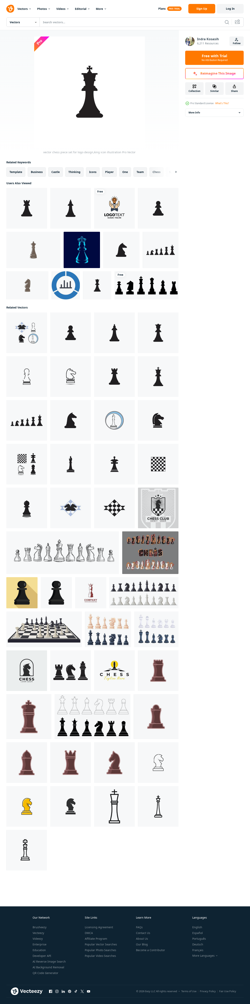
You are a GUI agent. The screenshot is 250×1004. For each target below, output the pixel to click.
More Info (194, 112)
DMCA (89, 933)
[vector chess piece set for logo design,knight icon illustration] (121, 250)
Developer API (42, 956)
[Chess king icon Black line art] (114, 806)
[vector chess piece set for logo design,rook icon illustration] (26, 208)
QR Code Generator (45, 973)
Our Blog (142, 944)
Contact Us (143, 933)
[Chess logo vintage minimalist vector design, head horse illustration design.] (26, 670)
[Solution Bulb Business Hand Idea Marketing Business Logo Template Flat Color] (114, 208)
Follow (237, 43)
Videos (60, 9)
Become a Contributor (150, 950)
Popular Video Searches (100, 956)
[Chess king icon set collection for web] (158, 806)
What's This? (222, 103)
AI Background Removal (48, 967)
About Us (142, 938)
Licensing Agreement (99, 927)
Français (197, 950)
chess (156, 172)
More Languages (203, 955)
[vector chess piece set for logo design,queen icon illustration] (97, 285)
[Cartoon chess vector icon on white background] (26, 806)
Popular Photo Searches (100, 950)
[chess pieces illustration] (158, 670)
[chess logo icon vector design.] (158, 508)
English (197, 927)
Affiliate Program (96, 938)
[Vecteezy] (10, 9)
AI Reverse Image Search (49, 961)
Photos (42, 9)
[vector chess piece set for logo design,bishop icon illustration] (70, 208)
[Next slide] (172, 172)
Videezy (38, 938)
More (99, 9)
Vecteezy (38, 933)
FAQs (139, 927)
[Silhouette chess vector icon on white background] (70, 806)
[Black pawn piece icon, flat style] (22, 592)
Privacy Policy (208, 991)
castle (55, 172)
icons (92, 172)
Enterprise (39, 944)
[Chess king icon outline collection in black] (26, 850)
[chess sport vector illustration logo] (114, 670)
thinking (74, 172)
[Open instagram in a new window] (56, 991)
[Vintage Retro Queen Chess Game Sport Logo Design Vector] (33, 250)
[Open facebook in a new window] (50, 991)
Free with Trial (214, 58)
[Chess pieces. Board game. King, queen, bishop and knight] (156, 629)
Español (197, 933)
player (109, 172)
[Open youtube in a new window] (88, 991)
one (125, 172)
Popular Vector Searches (101, 944)
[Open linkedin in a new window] (63, 991)
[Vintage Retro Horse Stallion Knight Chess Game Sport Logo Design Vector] (27, 285)
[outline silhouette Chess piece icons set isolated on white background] (92, 716)
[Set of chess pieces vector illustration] (108, 629)
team (140, 172)
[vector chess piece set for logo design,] (158, 208)
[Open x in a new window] (82, 991)
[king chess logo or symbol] (90, 592)
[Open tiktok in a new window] (75, 991)
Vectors (22, 9)
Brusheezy (39, 927)
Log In (230, 8)
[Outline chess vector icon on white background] (158, 762)
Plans (162, 8)
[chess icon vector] (70, 670)
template (15, 172)
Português (199, 938)
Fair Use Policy (227, 991)
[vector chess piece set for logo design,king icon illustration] (158, 376)
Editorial (80, 9)
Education (39, 950)
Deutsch (197, 944)
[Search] (227, 22)
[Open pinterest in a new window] (69, 991)
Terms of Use (188, 991)
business (37, 172)
